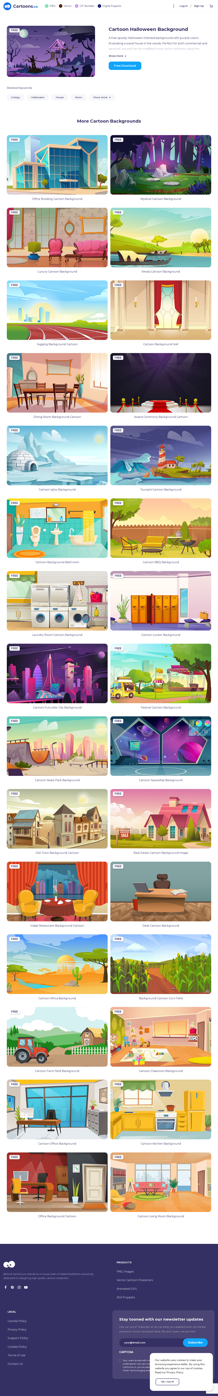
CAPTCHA (126, 1352)
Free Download (125, 65)
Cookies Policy (17, 1346)
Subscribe (195, 1342)
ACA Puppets (126, 1297)
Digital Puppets (112, 6)
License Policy (17, 1321)
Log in (184, 6)
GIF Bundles (87, 6)
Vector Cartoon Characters (135, 1280)
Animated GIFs (127, 1288)
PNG (53, 6)
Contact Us (15, 1363)
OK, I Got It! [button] (167, 1381)
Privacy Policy (17, 1329)
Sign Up (199, 6)
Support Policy (18, 1338)
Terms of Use (16, 1355)
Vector (68, 6)
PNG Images (125, 1271)
